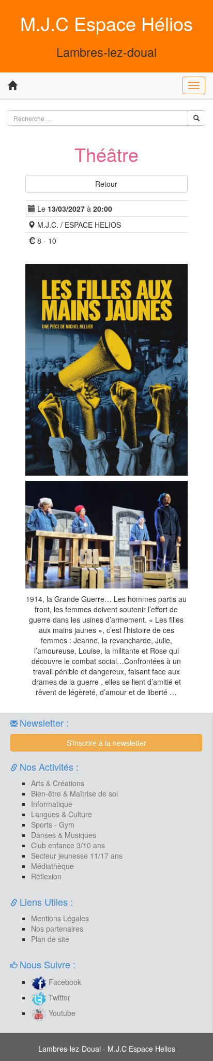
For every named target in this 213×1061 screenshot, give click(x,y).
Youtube (61, 1013)
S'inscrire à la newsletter (106, 743)
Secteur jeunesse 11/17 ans (77, 855)
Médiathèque (52, 866)
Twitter (58, 997)
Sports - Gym (52, 824)
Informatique (51, 804)
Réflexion (46, 876)
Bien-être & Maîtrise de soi (74, 793)
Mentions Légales (60, 918)
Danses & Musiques (63, 835)
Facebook (64, 982)
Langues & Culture (61, 814)
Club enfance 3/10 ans (68, 845)
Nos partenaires (57, 928)
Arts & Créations (57, 783)
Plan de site (50, 939)
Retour (106, 184)
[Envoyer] (196, 118)
